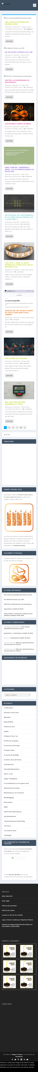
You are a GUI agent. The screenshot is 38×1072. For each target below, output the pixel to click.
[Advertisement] (19, 464)
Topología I (8, 835)
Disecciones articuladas (16, 358)
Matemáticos (8, 57)
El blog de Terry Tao (11, 736)
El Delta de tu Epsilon (11, 741)
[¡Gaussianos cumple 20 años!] (19, 112)
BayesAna (7, 717)
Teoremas (16, 363)
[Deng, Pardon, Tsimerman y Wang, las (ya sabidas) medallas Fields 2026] (19, 156)
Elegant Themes (17, 1054)
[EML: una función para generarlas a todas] (19, 390)
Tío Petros (7, 826)
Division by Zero (9, 727)
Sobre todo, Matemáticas (12, 812)
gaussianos (16, 85)
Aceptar (4, 1070)
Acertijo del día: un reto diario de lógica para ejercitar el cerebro (19, 313)
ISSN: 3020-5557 (7, 896)
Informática (16, 409)
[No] (9, 1071)
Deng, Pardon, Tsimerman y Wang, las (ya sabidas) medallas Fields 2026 (19, 169)
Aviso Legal (5, 901)
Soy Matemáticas (10, 816)
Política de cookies (8, 910)
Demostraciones (17, 29)
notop (20, 87)
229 (21, 427)
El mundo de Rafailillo (11, 755)
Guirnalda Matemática (11, 769)
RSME (6, 807)
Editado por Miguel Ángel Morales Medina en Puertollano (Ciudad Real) (17, 925)
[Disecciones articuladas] (19, 347)
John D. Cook (8, 774)
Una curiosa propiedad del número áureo (17, 23)
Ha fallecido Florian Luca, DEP (19, 52)
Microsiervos (8, 802)
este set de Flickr (14, 874)
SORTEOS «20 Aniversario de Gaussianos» (17, 81)
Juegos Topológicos (10, 779)
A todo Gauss (8, 708)
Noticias (15, 57)
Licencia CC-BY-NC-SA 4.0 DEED (12, 915)
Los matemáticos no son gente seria (16, 783)
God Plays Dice (9, 764)
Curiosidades (8, 29)
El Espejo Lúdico (9, 750)
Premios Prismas (19, 545)
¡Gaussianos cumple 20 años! (18, 124)
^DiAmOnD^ (16, 27)
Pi (20, 409)
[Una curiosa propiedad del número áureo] (19, 18)
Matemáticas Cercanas (12, 788)
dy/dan (6, 731)
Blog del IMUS (8, 722)
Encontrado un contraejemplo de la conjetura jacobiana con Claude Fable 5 (19, 217)
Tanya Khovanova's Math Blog (14, 821)
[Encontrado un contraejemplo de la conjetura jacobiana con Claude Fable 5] (19, 203)
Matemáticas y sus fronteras (14, 793)
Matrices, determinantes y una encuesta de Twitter (19, 643)
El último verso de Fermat (12, 760)
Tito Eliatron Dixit (10, 830)
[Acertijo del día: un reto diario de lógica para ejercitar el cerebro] (19, 299)
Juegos (32, 317)
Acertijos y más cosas (11, 712)
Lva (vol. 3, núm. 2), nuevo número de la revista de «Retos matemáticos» (19, 265)
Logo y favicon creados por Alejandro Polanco (17, 920)
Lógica (6, 319)
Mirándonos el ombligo (11, 87)
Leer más (9, 41)
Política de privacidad (9, 906)
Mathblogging (9, 797)
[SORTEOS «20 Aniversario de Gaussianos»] (19, 76)
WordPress (19, 1056)
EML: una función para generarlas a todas (15, 403)
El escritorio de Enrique (12, 745)
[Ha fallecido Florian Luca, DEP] (19, 48)
